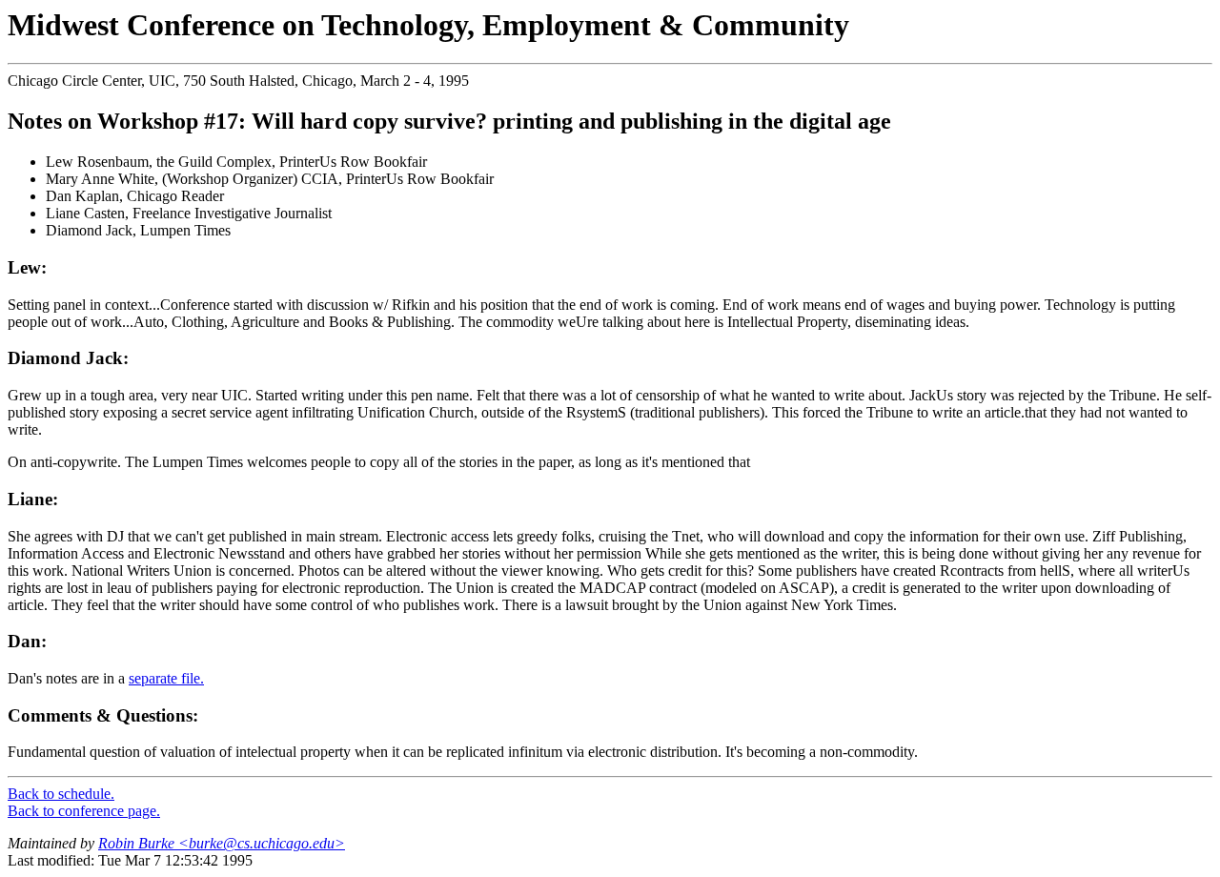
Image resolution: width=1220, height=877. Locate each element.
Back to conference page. (84, 811)
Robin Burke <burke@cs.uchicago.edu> (221, 843)
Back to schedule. (61, 793)
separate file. (166, 678)
